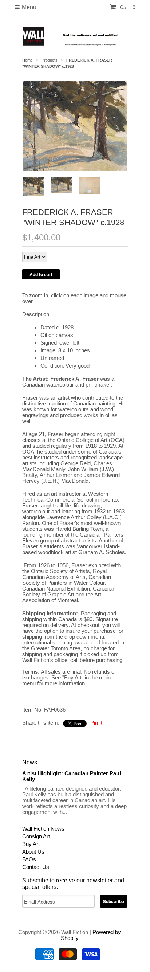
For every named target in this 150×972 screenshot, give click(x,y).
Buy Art (31, 844)
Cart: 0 (126, 7)
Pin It (96, 723)
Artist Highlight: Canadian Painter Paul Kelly (71, 776)
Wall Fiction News (43, 829)
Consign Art (36, 836)
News (29, 762)
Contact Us (35, 867)
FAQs (29, 859)
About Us (33, 851)
